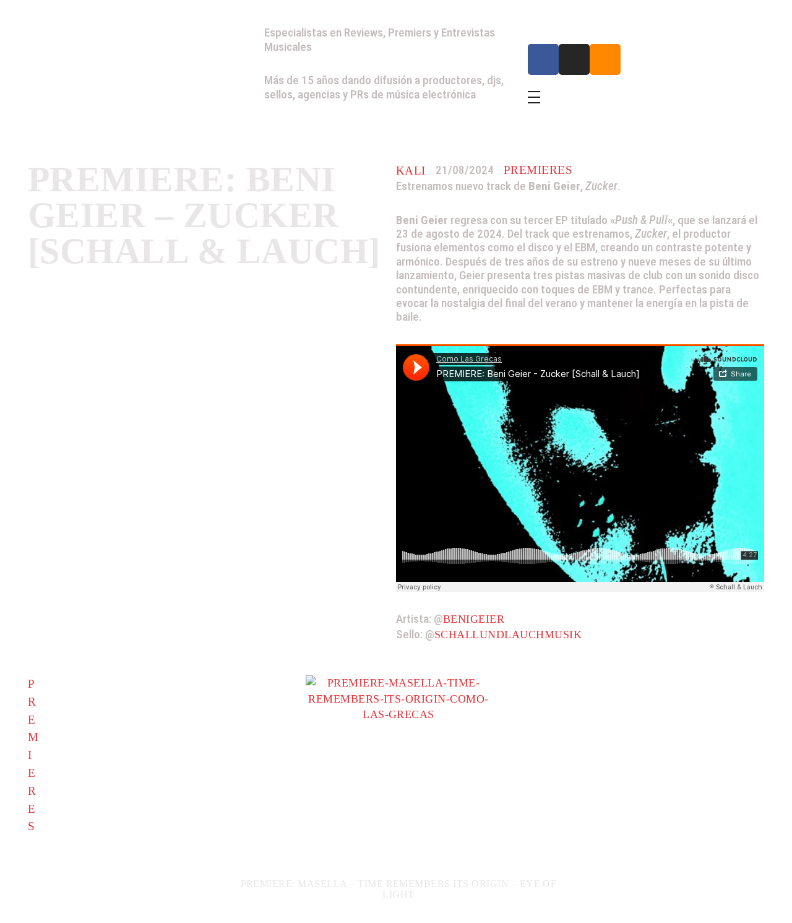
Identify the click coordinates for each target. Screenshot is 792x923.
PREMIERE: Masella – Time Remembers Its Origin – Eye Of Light (399, 889)
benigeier (473, 619)
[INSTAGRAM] (574, 59)
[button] (39, 800)
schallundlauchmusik (508, 634)
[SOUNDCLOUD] (605, 59)
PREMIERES (538, 169)
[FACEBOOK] (543, 59)
